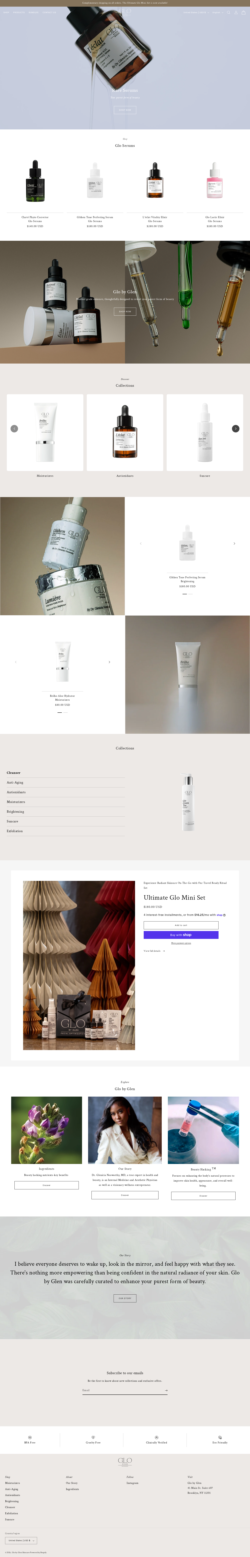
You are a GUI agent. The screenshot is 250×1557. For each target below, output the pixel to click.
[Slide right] (235, 428)
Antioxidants (125, 476)
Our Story (124, 1169)
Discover (47, 1185)
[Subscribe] (164, 1390)
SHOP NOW (125, 110)
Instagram (132, 1483)
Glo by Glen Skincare (21, 1552)
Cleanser (14, 773)
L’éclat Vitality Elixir (155, 217)
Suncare (205, 476)
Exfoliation (15, 831)
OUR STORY (125, 1298)
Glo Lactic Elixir (214, 217)
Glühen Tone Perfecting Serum (95, 217)
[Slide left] (14, 428)
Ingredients (46, 1169)
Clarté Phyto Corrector (35, 217)
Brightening (15, 811)
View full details (152, 951)
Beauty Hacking (203, 1169)
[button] (228, 12)
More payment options (181, 943)
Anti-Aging (15, 782)
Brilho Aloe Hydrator (62, 696)
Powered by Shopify (38, 1552)
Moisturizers (45, 476)
